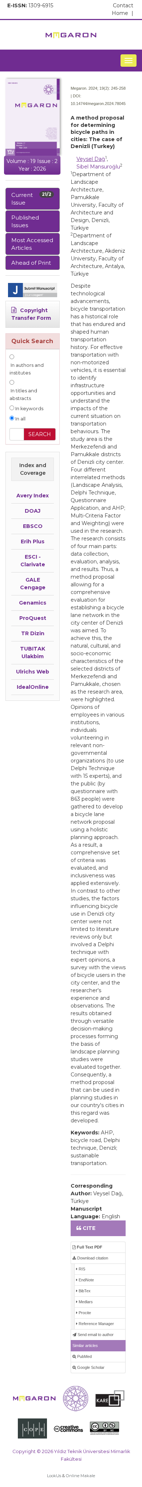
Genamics (32, 602)
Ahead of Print (31, 262)
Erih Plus (32, 541)
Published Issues (25, 221)
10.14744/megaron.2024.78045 (98, 103)
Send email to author (95, 1334)
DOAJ (32, 511)
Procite (84, 1313)
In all (19, 419)
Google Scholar (90, 1367)
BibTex (84, 1291)
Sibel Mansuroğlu (98, 166)
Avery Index (32, 495)
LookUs (54, 1475)
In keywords (28, 408)
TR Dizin (32, 633)
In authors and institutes (26, 369)
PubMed (84, 1356)
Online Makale (80, 1475)
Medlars (85, 1302)
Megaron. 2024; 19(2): (90, 88)
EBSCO (33, 526)
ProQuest (32, 618)
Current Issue (31, 198)
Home (122, 13)
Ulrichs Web (32, 671)
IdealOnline (33, 687)
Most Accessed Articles (32, 244)
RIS (81, 1269)
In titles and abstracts (23, 394)
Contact (123, 5)
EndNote (86, 1280)
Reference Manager (96, 1323)
